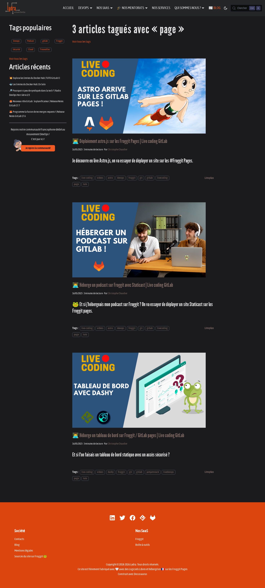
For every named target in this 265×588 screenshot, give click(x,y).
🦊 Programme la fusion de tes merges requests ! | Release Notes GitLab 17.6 (36, 113)
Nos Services (161, 8)
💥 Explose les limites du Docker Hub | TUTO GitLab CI (34, 78)
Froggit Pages (179, 569)
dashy (111, 472)
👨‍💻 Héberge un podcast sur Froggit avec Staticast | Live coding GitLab (122, 285)
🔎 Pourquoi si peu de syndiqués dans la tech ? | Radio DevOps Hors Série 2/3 (35, 92)
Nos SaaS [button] (103, 8)
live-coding (87, 178)
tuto (85, 184)
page (76, 184)
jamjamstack (153, 472)
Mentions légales (23, 550)
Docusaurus (140, 574)
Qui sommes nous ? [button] (188, 8)
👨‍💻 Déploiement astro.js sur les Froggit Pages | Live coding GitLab (119, 141)
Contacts (19, 539)
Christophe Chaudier (117, 149)
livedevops (168, 472)
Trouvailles (45, 49)
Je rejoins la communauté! (37, 148)
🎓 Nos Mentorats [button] (130, 8)
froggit (132, 178)
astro (110, 178)
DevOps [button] (83, 8)
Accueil (68, 8)
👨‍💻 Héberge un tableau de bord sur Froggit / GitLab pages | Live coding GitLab (128, 435)
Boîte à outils (142, 544)
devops (120, 178)
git (141, 178)
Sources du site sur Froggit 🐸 (30, 556)
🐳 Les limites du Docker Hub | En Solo (27, 84)
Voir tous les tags (18, 58)
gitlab (45, 41)
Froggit (59, 41)
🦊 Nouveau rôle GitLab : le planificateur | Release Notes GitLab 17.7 (36, 103)
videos (100, 178)
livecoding (162, 178)
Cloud (30, 49)
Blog (17, 544)
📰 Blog (214, 8)
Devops (16, 41)
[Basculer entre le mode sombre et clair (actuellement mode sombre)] (225, 8)
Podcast (30, 41)
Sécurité (16, 49)
